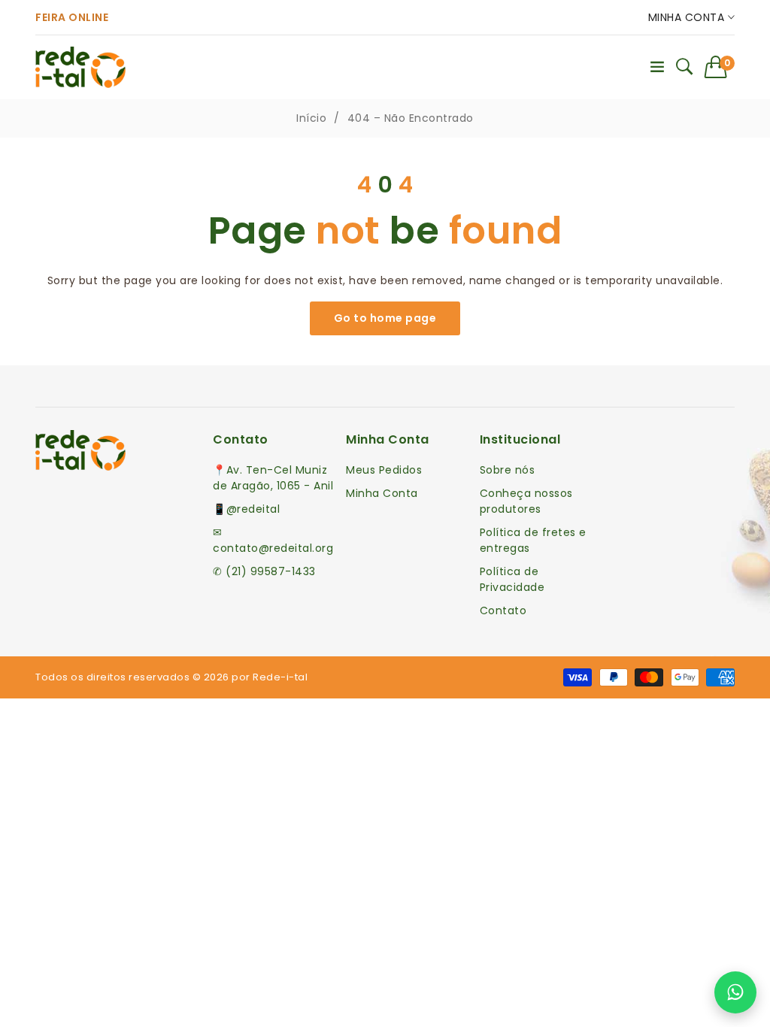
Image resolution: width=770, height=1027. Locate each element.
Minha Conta (688, 17)
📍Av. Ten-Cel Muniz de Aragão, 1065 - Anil (273, 477)
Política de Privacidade (512, 579)
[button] (720, 67)
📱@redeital (246, 509)
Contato (503, 610)
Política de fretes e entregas (533, 540)
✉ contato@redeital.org (273, 540)
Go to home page (385, 318)
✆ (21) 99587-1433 (264, 571)
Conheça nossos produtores (526, 501)
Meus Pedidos (384, 469)
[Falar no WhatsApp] (735, 992)
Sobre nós (507, 469)
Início (311, 118)
